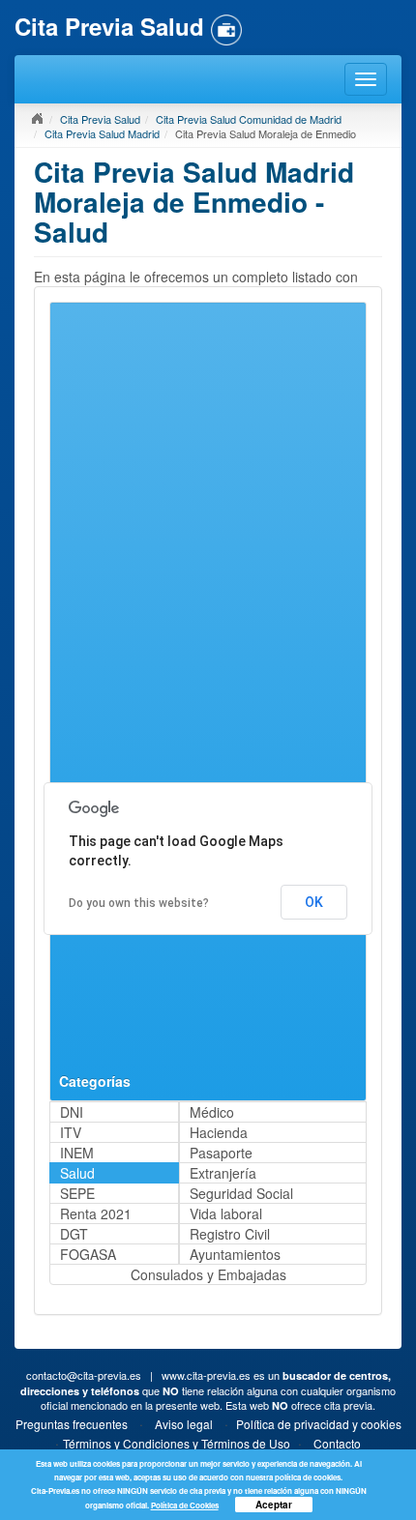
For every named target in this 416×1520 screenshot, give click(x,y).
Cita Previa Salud (100, 119)
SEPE (77, 1193)
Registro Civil (230, 1233)
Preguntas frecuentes (71, 1424)
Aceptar (273, 1504)
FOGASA (88, 1254)
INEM (77, 1152)
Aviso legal (184, 1424)
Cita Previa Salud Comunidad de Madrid (249, 119)
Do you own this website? (139, 903)
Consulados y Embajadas (208, 1274)
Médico (212, 1112)
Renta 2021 (96, 1213)
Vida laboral (226, 1213)
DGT (74, 1233)
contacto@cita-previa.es (83, 1375)
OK (314, 902)
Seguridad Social (241, 1193)
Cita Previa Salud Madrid (102, 133)
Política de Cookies (185, 1505)
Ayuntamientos (235, 1254)
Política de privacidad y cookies (318, 1424)
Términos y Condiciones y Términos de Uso (176, 1443)
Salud (77, 1173)
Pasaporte (221, 1152)
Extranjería (223, 1173)
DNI (71, 1112)
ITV (70, 1132)
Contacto (337, 1443)
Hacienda (219, 1132)
